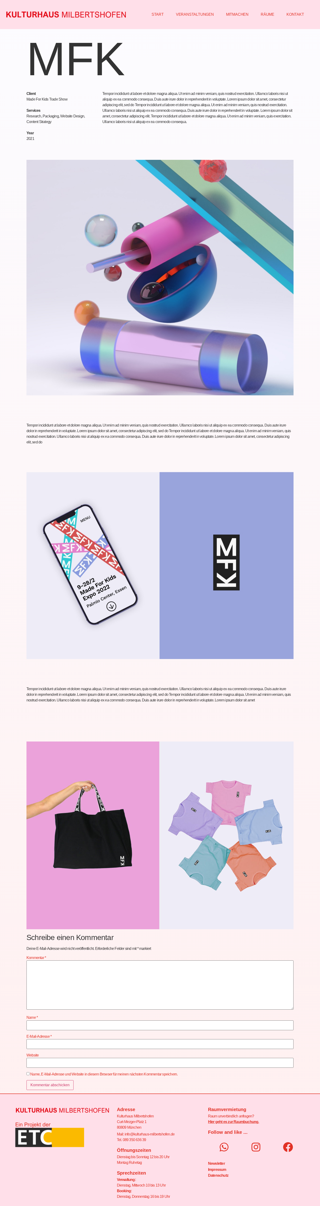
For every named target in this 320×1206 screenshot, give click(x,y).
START (158, 14)
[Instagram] (256, 1147)
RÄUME (267, 14)
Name (32, 1017)
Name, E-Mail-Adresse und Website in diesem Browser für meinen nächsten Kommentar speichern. (104, 1074)
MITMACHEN (237, 14)
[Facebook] (288, 1147)
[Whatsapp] (224, 1147)
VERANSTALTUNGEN (195, 14)
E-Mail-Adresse (39, 1036)
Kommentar (36, 958)
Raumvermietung (227, 1109)
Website (32, 1055)
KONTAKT (295, 14)
